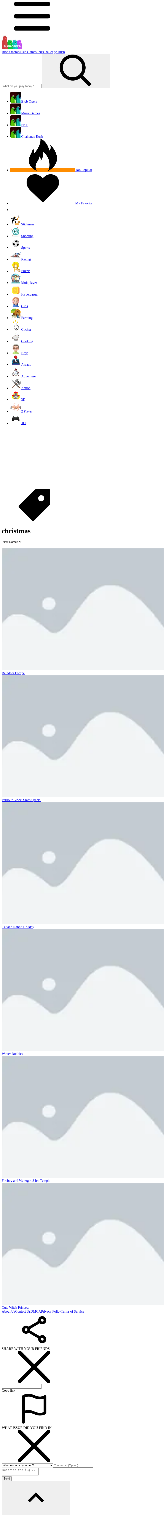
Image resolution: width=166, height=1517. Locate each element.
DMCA (35, 1311)
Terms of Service (72, 1311)
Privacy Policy (51, 1311)
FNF (40, 52)
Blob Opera (10, 52)
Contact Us (22, 1311)
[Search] (76, 71)
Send (6, 1478)
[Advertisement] (83, 459)
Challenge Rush (54, 52)
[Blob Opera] (12, 48)
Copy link (8, 1390)
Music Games (27, 52)
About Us (8, 1311)
